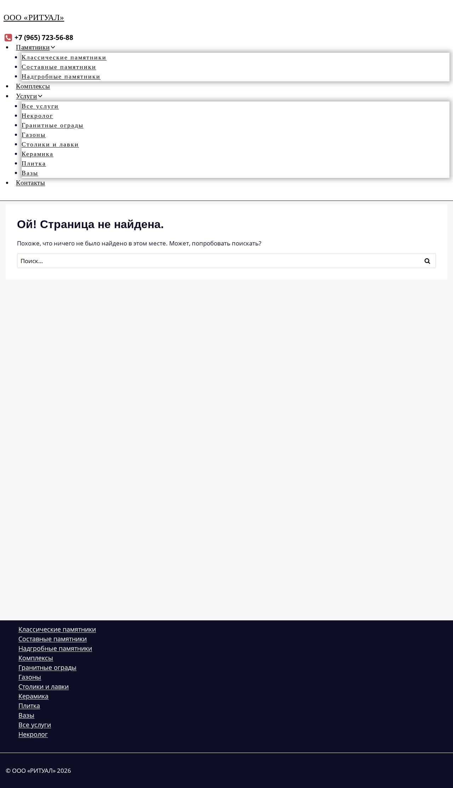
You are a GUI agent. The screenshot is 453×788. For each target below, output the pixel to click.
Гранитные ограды (53, 125)
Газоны (34, 134)
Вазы (30, 172)
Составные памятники (59, 66)
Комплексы (33, 86)
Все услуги (40, 106)
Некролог (37, 115)
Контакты (30, 182)
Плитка (34, 163)
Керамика (37, 153)
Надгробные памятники (61, 76)
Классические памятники (64, 57)
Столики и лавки (50, 144)
